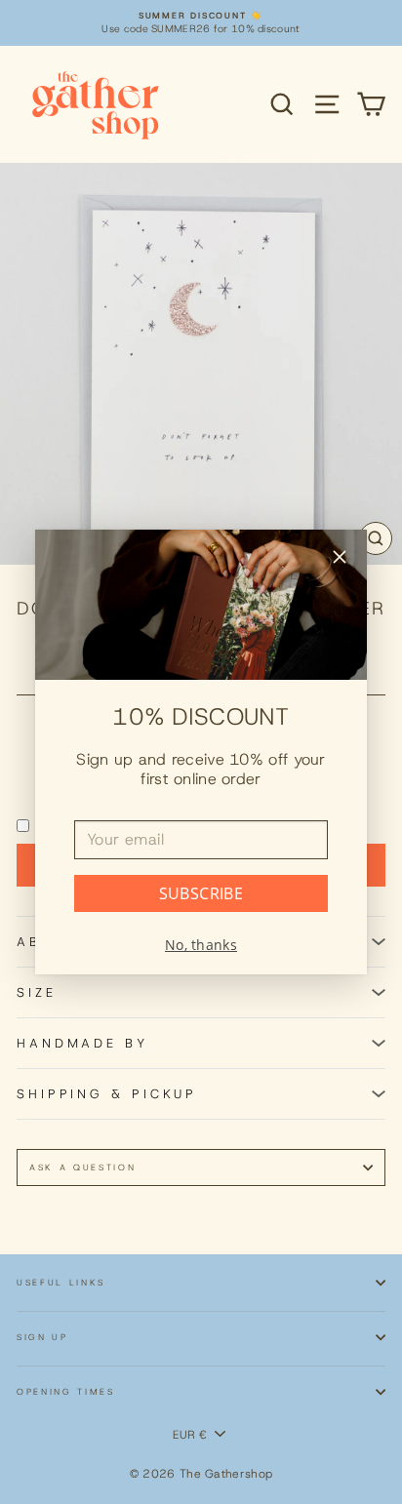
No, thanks (201, 944)
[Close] (339, 559)
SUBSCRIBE (201, 893)
